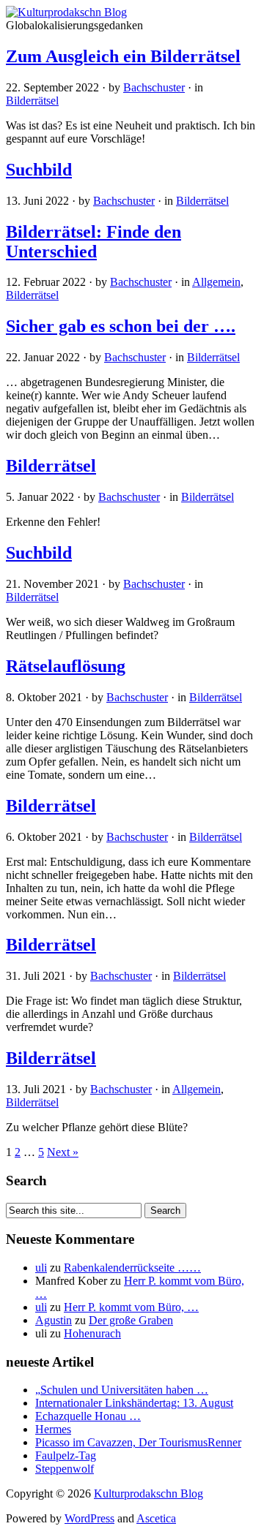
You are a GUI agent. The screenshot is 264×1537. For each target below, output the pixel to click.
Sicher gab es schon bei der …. (120, 326)
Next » (62, 1152)
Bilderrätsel (32, 100)
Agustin (53, 1320)
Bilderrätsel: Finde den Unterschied (93, 241)
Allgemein (216, 282)
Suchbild (39, 169)
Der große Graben (131, 1320)
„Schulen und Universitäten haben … (121, 1389)
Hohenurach (92, 1333)
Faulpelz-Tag (65, 1455)
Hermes (53, 1429)
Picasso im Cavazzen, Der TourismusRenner (138, 1442)
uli (41, 1267)
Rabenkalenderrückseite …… (132, 1267)
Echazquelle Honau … (88, 1416)
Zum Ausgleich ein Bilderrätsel (123, 56)
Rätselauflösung (65, 666)
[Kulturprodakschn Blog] (66, 12)
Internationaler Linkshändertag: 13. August (134, 1403)
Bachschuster (154, 87)
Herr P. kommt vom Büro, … (131, 1307)
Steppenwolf (64, 1468)
